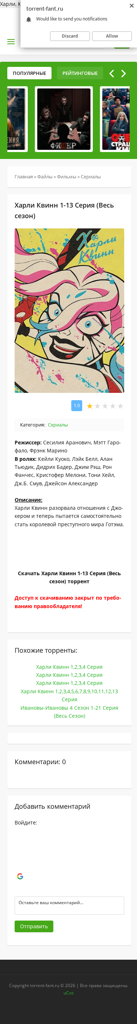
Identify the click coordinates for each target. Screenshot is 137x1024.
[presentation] (112, 73)
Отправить (34, 926)
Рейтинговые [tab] (80, 73)
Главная (24, 176)
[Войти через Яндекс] (20, 865)
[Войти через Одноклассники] (20, 887)
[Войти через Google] (20, 876)
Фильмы (66, 176)
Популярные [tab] (29, 73)
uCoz (69, 993)
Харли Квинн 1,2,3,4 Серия (69, 666)
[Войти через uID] (20, 832)
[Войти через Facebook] (20, 854)
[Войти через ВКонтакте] (20, 843)
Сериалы (91, 176)
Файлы (45, 176)
